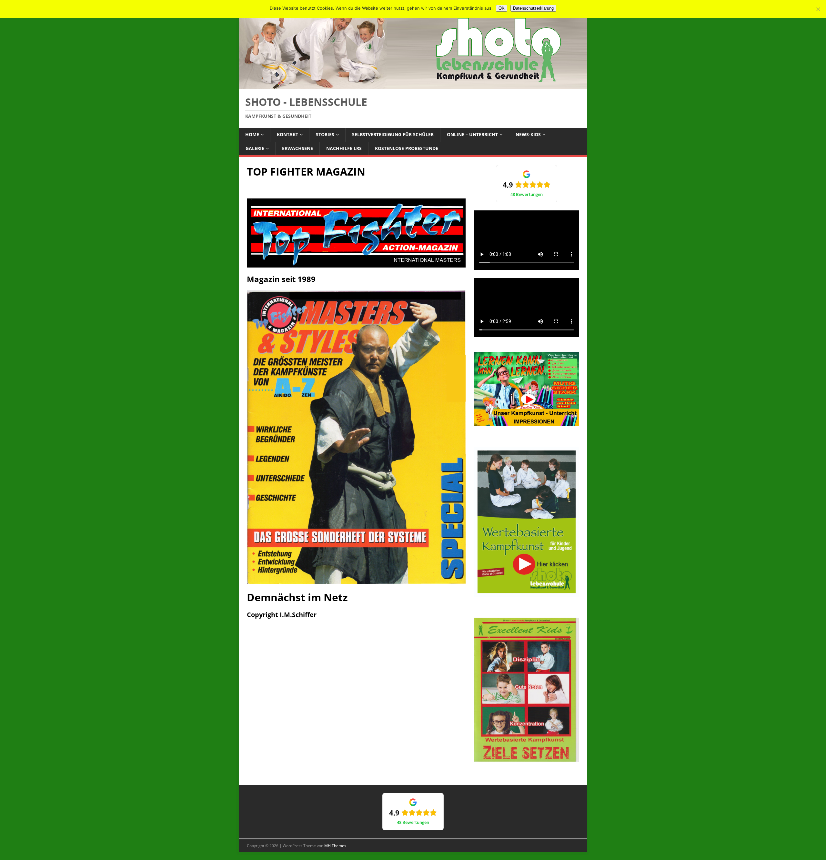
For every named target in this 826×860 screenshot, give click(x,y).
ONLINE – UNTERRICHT (472, 134)
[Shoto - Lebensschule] (413, 85)
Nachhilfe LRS (344, 148)
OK (502, 8)
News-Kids (528, 134)
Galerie (255, 148)
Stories (325, 134)
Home (252, 134)
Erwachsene (297, 148)
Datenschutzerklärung (533, 8)
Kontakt (287, 134)
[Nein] (818, 9)
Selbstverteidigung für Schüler (393, 134)
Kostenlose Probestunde (406, 148)
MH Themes (335, 845)
